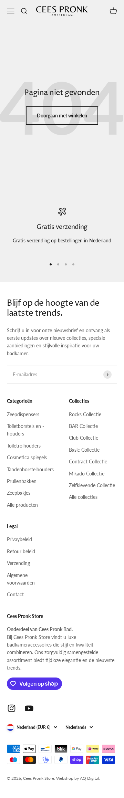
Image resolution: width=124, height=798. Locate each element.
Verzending (18, 563)
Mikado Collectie (86, 473)
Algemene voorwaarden (21, 579)
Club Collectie (83, 438)
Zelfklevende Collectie (92, 485)
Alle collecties (83, 497)
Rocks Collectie (85, 414)
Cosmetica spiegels (27, 457)
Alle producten (22, 505)
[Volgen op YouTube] (29, 708)
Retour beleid (21, 551)
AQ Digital (89, 778)
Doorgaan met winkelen (62, 115)
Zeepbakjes (18, 493)
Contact (15, 594)
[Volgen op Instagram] (11, 708)
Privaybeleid (19, 539)
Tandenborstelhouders (30, 469)
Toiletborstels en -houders (25, 430)
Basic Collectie (84, 450)
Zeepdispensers (23, 414)
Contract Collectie (88, 461)
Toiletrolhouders (24, 446)
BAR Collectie (83, 426)
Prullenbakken (22, 481)
